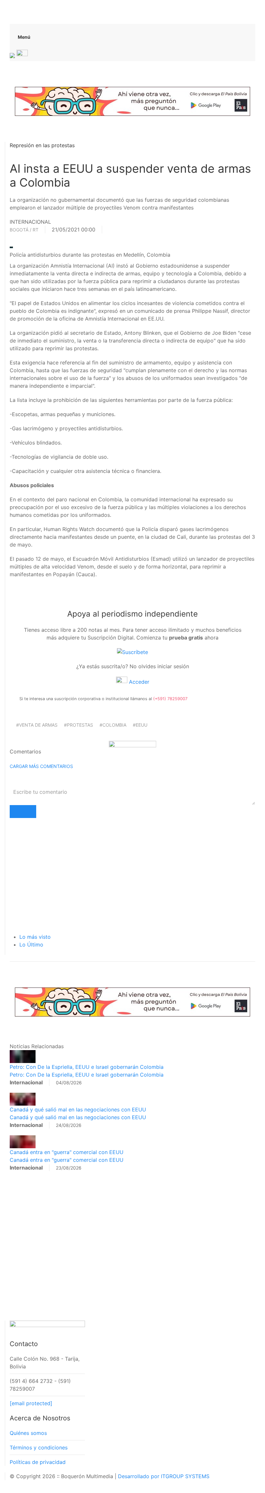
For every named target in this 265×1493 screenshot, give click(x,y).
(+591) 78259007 (170, 698)
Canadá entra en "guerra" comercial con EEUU (66, 1152)
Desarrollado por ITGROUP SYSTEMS (163, 1476)
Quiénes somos (28, 1433)
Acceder (138, 682)
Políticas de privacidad (38, 1462)
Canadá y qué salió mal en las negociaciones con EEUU (78, 1109)
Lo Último (31, 944)
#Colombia (113, 725)
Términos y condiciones (39, 1447)
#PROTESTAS (78, 725)
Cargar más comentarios (41, 766)
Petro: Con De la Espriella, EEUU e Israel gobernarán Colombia (87, 1067)
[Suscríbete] (132, 652)
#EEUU (140, 725)
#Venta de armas (37, 725)
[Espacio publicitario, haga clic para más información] (132, 100)
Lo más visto (35, 937)
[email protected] (31, 1403)
